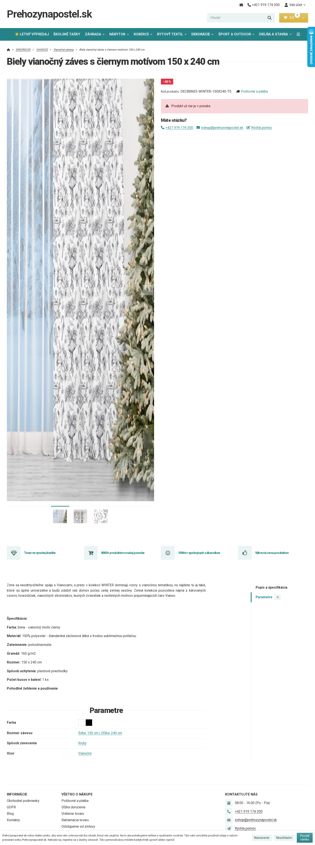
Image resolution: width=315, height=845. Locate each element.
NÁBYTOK (117, 34)
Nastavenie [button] (261, 837)
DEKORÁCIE (200, 34)
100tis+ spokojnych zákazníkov (199, 553)
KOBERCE (141, 34)
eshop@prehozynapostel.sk (222, 128)
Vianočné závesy (63, 49)
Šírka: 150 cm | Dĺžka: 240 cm (100, 733)
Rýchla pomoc (261, 128)
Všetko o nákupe (77, 794)
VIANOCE (42, 49)
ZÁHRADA (93, 34)
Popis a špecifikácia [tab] (271, 587)
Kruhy (82, 743)
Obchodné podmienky (23, 801)
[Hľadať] (269, 18)
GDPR (11, 807)
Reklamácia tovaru (75, 820)
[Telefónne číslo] (228, 811)
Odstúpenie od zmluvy (78, 826)
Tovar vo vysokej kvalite (40, 553)
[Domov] (8, 49)
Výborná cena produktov (272, 553)
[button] (303, 18)
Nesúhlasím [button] (284, 837)
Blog (10, 814)
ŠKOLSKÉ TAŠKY (66, 34)
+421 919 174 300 (179, 128)
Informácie (17, 794)
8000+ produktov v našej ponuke (123, 553)
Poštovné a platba (254, 91)
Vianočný (85, 753)
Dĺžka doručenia (73, 807)
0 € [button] (293, 18)
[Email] (241, 5)
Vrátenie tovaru (73, 814)
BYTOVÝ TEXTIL (170, 34)
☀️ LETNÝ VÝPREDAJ (32, 34)
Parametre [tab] (267, 597)
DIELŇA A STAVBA (273, 34)
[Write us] (228, 828)
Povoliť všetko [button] (304, 837)
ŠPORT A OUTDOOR (234, 34)
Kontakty (13, 820)
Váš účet (295, 5)
